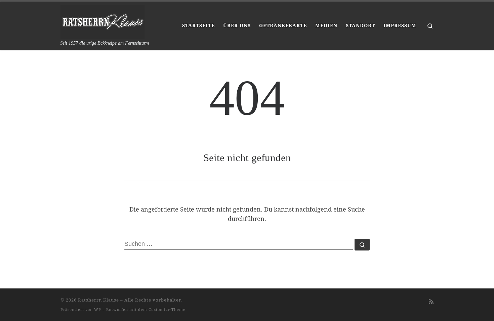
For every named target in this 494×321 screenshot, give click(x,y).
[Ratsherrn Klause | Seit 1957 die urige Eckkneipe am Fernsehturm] (102, 21)
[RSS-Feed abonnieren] (431, 301)
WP (97, 309)
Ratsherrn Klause (98, 300)
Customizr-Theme (167, 309)
